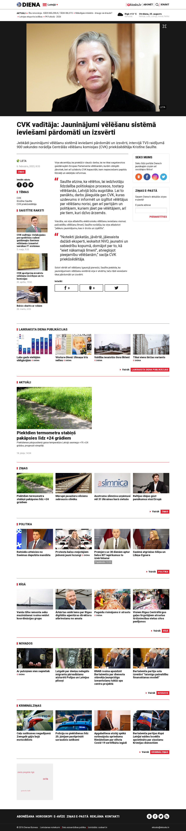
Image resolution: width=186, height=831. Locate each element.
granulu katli (25, 791)
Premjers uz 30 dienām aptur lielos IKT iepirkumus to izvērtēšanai (112, 555)
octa (45, 778)
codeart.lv (102, 827)
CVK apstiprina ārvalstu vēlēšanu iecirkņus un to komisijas (30, 276)
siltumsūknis (41, 793)
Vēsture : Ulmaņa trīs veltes (72, 359)
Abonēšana (25, 816)
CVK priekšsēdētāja (26, 204)
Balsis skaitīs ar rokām (29, 305)
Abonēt (148, 4)
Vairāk (125, 369)
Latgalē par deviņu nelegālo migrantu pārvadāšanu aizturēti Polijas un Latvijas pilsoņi (72, 676)
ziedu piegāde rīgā (25, 772)
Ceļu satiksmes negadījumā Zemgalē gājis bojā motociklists (34, 736)
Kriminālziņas (30, 705)
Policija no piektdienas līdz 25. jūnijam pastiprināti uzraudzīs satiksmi (72, 736)
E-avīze (59, 816)
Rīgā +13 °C (131, 14)
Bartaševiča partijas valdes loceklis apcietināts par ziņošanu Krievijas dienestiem (148, 738)
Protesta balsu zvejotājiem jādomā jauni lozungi (73, 553)
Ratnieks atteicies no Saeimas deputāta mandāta (33, 553)
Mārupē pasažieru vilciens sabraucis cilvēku (72, 497)
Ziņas (21, 172)
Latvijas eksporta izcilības (31, 17)
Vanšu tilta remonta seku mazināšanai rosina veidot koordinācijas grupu (33, 615)
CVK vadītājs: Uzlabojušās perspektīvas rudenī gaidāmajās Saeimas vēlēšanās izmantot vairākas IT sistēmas (31, 241)
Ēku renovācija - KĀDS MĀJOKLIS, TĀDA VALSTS (51, 13)
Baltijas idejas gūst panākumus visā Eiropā (147, 497)
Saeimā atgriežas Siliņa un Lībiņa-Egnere (149, 553)
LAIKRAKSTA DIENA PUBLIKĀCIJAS (43, 329)
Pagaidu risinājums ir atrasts (112, 614)
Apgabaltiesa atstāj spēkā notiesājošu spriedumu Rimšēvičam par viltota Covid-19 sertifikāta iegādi (110, 738)
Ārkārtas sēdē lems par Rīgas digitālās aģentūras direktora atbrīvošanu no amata (74, 615)
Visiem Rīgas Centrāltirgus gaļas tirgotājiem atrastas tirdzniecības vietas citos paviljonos (149, 617)
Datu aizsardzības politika (74, 827)
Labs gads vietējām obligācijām (28, 359)
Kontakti (112, 816)
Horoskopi (44, 816)
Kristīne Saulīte (24, 201)
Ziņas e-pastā (77, 816)
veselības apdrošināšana (32, 784)
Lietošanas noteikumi (50, 827)
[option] (93, 69)
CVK (19, 198)
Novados (26, 643)
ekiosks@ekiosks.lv (160, 827)
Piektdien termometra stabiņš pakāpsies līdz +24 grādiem (46, 435)
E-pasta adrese (143, 205)
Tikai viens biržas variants (149, 359)
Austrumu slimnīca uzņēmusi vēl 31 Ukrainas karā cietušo (112, 497)
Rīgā (22, 584)
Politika (25, 524)
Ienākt (165, 4)
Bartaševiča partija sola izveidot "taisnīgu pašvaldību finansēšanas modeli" (150, 674)
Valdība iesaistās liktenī (112, 359)
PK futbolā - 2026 (53, 17)
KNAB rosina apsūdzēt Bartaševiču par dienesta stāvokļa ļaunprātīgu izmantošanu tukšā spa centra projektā (109, 677)
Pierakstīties (158, 216)
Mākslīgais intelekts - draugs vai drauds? (93, 13)
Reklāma (97, 816)
